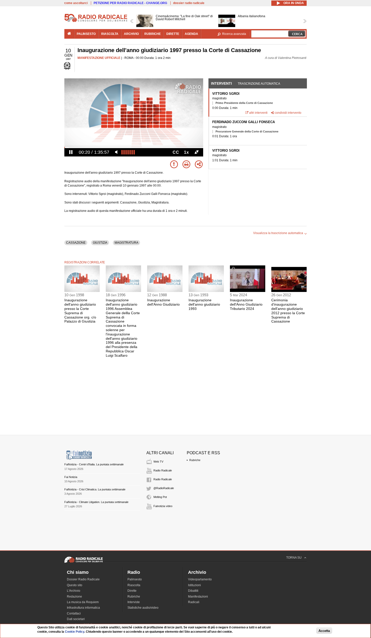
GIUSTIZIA (100, 242)
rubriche (152, 34)
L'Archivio (73, 591)
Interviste (133, 602)
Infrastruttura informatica (83, 607)
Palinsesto (134, 579)
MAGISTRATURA (126, 242)
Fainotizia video (162, 506)
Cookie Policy (74, 631)
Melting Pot (160, 496)
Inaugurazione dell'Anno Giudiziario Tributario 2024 (246, 304)
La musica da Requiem (83, 602)
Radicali (193, 602)
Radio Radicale (162, 470)
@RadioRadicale (163, 488)
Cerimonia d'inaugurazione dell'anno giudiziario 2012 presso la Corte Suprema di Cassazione (288, 310)
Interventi (221, 83)
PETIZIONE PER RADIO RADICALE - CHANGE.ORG (130, 3)
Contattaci (74, 613)
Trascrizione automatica (259, 83)
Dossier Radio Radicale (83, 579)
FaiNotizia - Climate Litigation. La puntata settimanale (96, 502)
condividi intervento (288, 113)
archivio (131, 34)
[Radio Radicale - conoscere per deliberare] (83, 562)
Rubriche (194, 460)
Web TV (158, 461)
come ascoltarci (76, 3)
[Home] (95, 21)
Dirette (132, 591)
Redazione (74, 596)
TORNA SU (294, 557)
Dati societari (76, 619)
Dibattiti (193, 591)
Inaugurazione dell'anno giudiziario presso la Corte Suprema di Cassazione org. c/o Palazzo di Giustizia (80, 310)
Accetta (324, 631)
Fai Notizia (70, 476)
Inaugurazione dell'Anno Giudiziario (163, 302)
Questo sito (74, 585)
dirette (172, 34)
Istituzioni (194, 585)
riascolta (109, 34)
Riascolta (133, 585)
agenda (191, 34)
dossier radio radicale (188, 3)
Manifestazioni (198, 596)
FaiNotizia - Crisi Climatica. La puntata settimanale (94, 489)
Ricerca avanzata (234, 34)
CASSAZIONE (76, 242)
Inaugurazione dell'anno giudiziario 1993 (204, 304)
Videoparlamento (200, 579)
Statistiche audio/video (142, 607)
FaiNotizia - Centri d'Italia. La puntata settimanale (94, 464)
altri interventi (258, 113)
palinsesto (86, 34)
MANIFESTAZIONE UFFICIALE (98, 58)
